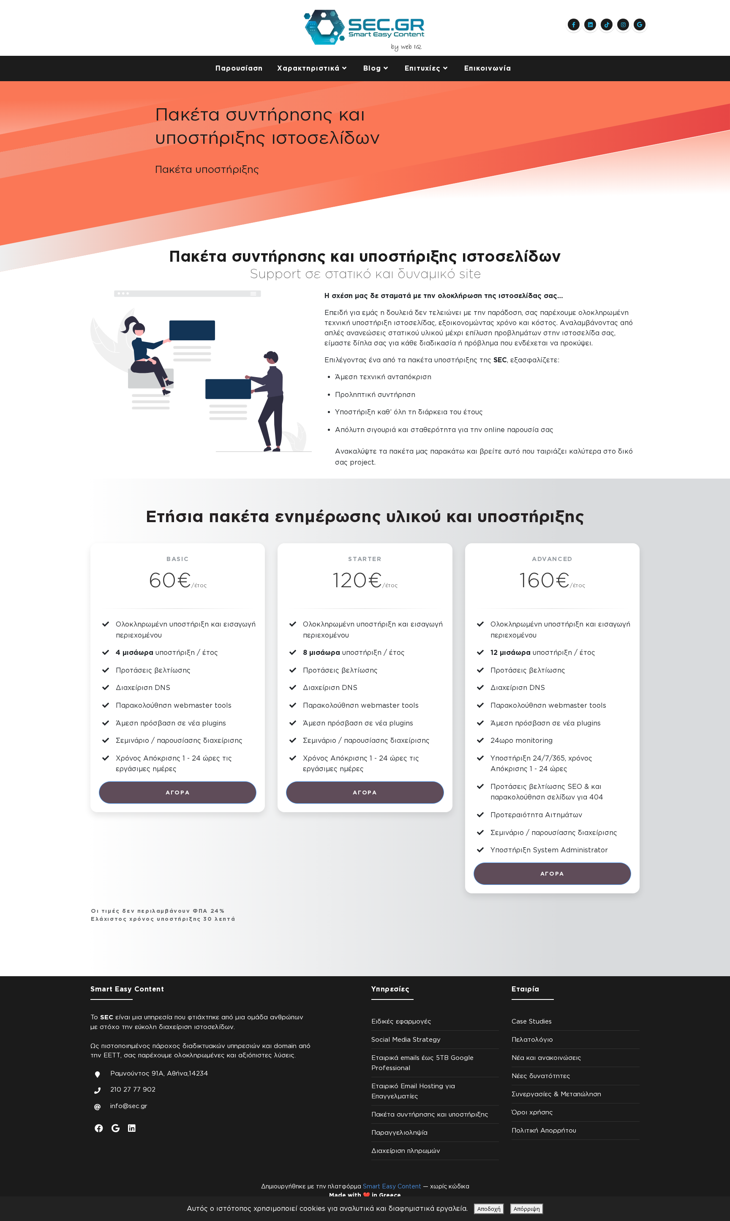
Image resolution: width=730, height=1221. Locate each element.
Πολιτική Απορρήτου (544, 1130)
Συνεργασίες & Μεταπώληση (556, 1094)
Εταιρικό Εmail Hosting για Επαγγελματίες (413, 1091)
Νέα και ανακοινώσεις (546, 1057)
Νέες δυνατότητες (541, 1075)
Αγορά (178, 792)
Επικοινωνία (487, 68)
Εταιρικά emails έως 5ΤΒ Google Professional (422, 1062)
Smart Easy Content (392, 1186)
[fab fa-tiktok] (607, 24)
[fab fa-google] (640, 24)
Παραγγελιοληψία (399, 1132)
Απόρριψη (527, 1209)
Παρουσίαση (239, 68)
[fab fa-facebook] (98, 1128)
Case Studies (532, 1021)
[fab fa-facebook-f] (574, 24)
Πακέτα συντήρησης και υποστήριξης (429, 1114)
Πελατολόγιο (532, 1039)
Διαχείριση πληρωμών (405, 1150)
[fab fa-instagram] (623, 24)
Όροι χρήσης (532, 1112)
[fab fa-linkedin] (590, 24)
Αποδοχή (489, 1209)
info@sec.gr (128, 1105)
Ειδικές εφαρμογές (401, 1021)
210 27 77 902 (132, 1089)
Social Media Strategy (406, 1039)
